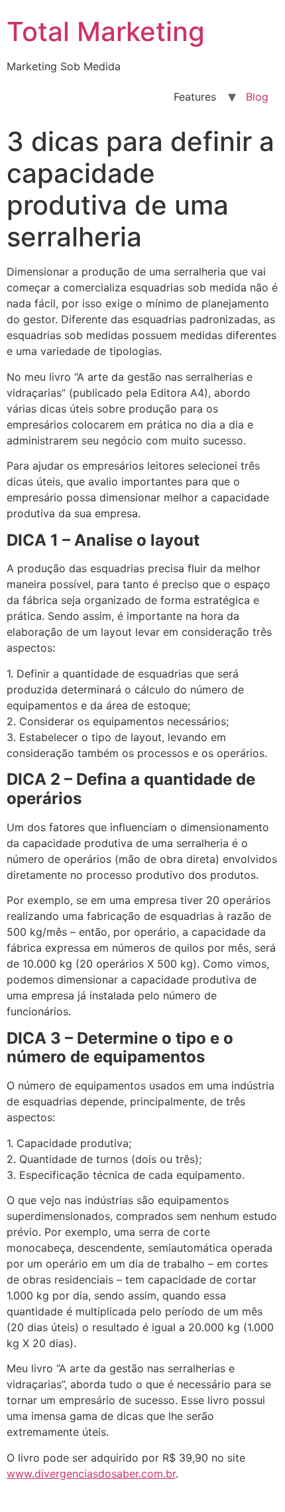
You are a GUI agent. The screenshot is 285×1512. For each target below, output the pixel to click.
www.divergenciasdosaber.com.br (91, 1473)
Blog (257, 96)
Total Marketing (106, 31)
